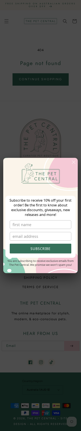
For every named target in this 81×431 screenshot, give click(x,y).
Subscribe (40, 248)
